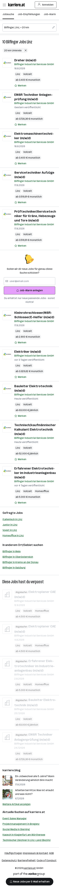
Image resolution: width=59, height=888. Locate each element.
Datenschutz (9, 860)
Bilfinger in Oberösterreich (18, 556)
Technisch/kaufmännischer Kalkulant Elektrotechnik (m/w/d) (35, 429)
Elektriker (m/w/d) (27, 352)
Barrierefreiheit (27, 860)
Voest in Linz (10, 530)
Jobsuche (8, 14)
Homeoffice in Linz (13, 535)
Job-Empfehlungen (29, 14)
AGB (51, 853)
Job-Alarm (50, 14)
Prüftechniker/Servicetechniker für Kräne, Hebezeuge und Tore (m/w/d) (35, 216)
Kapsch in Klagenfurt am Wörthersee (24, 834)
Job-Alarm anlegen (31, 290)
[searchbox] (29, 27)
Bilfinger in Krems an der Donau (20, 562)
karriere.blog (11, 770)
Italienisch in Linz (12, 519)
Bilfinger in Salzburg (14, 567)
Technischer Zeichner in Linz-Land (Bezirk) (27, 840)
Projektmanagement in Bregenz (21, 823)
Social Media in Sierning (16, 829)
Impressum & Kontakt (35, 853)
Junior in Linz (10, 524)
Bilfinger (12, 41)
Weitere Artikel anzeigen (17, 804)
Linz (29, 41)
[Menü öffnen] (4, 4)
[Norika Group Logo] (29, 874)
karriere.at (37, 812)
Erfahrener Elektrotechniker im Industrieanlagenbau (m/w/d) (35, 472)
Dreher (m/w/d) (25, 60)
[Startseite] (17, 4)
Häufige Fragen (13, 853)
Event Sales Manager (15, 818)
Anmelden (47, 4)
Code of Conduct (46, 860)
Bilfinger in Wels (12, 551)
